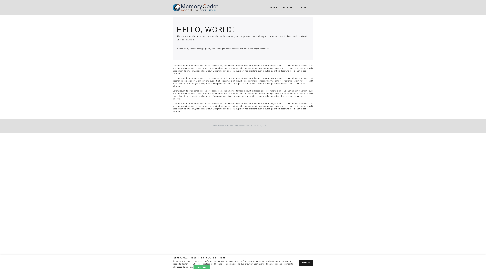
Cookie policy (202, 267)
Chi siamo (288, 7)
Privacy (273, 7)
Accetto (306, 263)
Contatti (303, 7)
